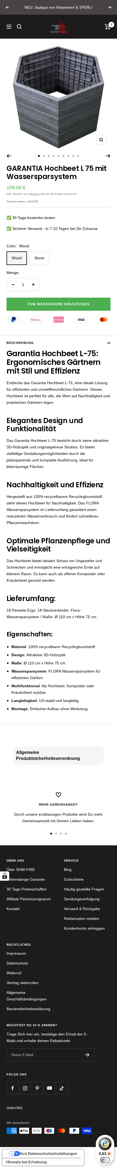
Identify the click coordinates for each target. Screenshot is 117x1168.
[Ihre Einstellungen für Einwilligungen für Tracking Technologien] (4, 876)
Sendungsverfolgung (82, 899)
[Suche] (19, 26)
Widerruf (14, 973)
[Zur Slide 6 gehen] (63, 156)
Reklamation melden (81, 918)
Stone (39, 258)
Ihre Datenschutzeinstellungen (48, 1153)
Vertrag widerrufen (22, 983)
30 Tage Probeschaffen (27, 889)
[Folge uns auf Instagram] (25, 1088)
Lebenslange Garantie (26, 879)
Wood (17, 258)
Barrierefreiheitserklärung (28, 1009)
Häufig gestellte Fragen (84, 889)
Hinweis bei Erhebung (26, 1162)
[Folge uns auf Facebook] (13, 1088)
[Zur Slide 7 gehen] (68, 156)
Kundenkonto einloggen (84, 928)
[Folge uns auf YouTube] (49, 1088)
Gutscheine (74, 879)
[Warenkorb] (107, 26)
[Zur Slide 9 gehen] (78, 156)
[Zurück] (9, 156)
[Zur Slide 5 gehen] (58, 156)
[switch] (105, 1160)
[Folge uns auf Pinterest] (37, 1088)
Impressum (16, 953)
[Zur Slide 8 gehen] (73, 156)
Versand (34, 193)
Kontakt (13, 909)
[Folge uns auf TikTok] (62, 1088)
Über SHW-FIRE (21, 869)
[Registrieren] (87, 1055)
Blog (68, 869)
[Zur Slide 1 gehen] (39, 156)
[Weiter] (108, 156)
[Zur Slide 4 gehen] (53, 156)
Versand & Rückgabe (82, 909)
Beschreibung (20, 342)
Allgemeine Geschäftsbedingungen (27, 995)
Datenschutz (17, 963)
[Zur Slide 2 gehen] (44, 156)
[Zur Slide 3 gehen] (49, 156)
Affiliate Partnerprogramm (29, 899)
